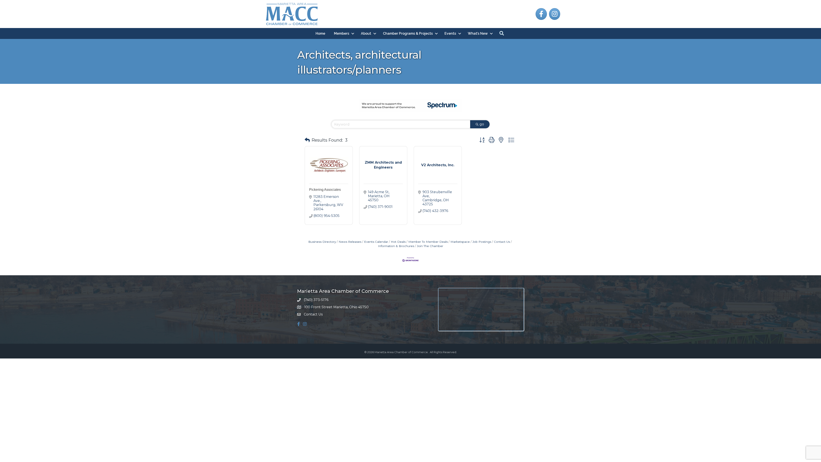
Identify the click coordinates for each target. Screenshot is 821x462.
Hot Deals (398, 241)
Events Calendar (376, 241)
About (366, 33)
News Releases (350, 241)
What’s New (478, 33)
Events (450, 33)
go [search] (482, 124)
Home (320, 33)
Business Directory (322, 241)
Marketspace (460, 241)
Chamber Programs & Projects (408, 33)
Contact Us (502, 241)
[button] (307, 140)
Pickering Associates (325, 189)
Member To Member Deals (428, 241)
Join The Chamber (430, 246)
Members (341, 33)
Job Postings (482, 241)
